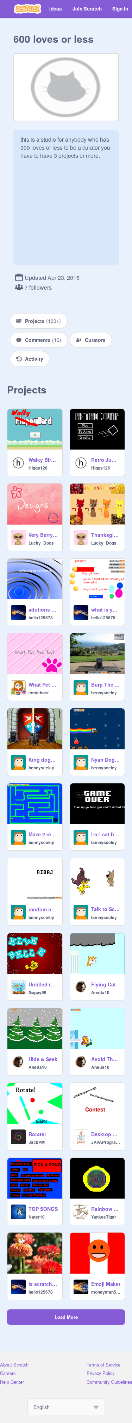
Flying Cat (103, 984)
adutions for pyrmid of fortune (43, 609)
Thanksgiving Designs (106, 534)
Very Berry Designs (43, 534)
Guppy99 (37, 992)
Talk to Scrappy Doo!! (106, 908)
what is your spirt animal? (106, 609)
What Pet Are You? (43, 684)
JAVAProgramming (106, 1142)
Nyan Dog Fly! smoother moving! (106, 759)
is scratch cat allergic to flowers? (43, 1283)
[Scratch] (27, 9)
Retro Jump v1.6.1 (106, 459)
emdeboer (39, 692)
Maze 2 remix (43, 834)
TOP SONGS (43, 1208)
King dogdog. (43, 759)
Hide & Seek (43, 1059)
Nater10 (37, 1217)
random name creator (43, 909)
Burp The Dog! (106, 684)
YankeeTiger (103, 1217)
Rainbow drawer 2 (106, 1208)
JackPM (37, 1142)
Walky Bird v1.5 (43, 459)
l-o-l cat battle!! (106, 834)
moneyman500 (106, 1292)
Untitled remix (43, 984)
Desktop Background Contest (106, 1134)
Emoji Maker (105, 1283)
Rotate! (37, 1134)
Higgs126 (38, 468)
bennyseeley (104, 692)
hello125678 (41, 617)
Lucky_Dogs (41, 543)
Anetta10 (100, 992)
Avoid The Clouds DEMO (106, 1059)
